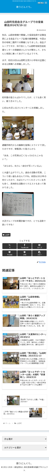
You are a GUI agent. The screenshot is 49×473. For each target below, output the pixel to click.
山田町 (7, 235)
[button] (39, 253)
